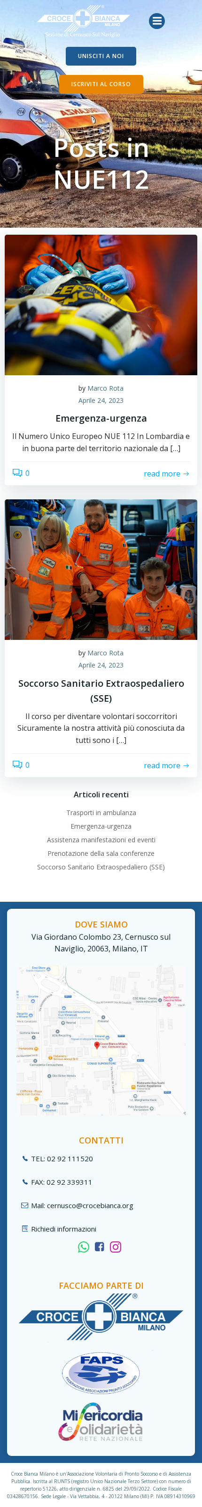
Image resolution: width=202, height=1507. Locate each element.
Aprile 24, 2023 (101, 400)
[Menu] (157, 21)
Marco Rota (105, 388)
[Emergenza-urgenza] (101, 304)
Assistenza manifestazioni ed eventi (101, 839)
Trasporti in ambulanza (101, 812)
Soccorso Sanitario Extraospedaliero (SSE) (101, 866)
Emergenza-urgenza (101, 826)
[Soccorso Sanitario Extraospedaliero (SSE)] (101, 569)
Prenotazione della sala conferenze (101, 853)
